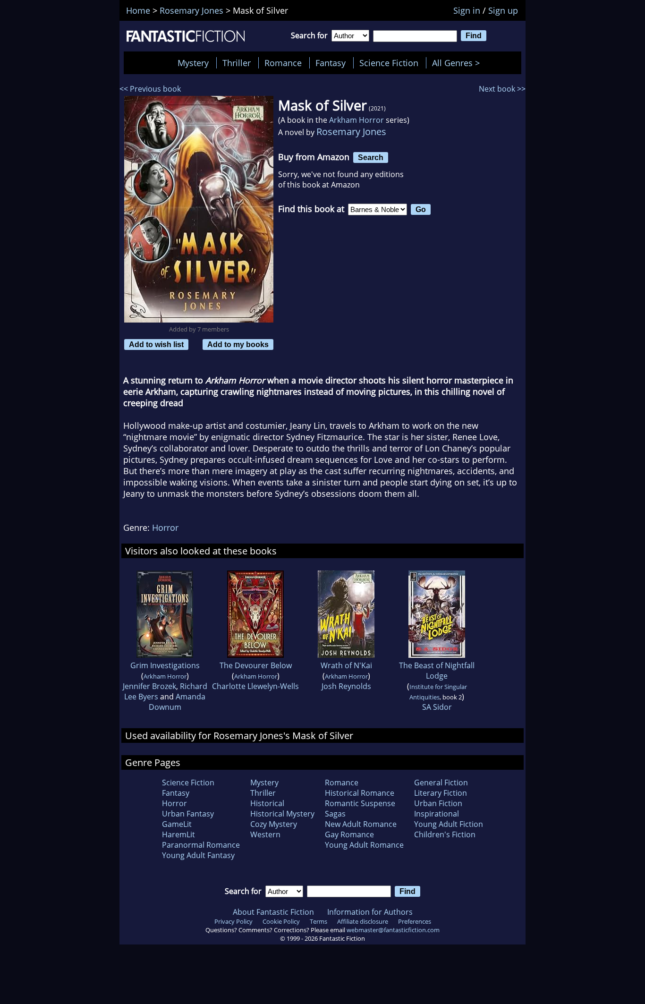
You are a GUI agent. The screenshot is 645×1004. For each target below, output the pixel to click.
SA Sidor (437, 707)
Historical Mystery (282, 813)
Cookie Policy (281, 921)
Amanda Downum (177, 701)
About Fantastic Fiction (273, 912)
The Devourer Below (256, 665)
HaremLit (178, 834)
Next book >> (502, 89)
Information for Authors (370, 912)
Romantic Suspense (360, 803)
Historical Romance (359, 793)
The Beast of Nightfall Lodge (437, 670)
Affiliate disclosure (362, 921)
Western (265, 834)
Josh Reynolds (346, 686)
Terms (318, 921)
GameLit (177, 824)
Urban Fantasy (188, 813)
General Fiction (441, 782)
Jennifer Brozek (149, 686)
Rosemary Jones (351, 131)
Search (370, 157)
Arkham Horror (356, 120)
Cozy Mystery (273, 824)
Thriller (236, 62)
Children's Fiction (444, 834)
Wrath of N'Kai (346, 665)
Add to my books (238, 344)
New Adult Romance (361, 824)
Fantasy (330, 62)
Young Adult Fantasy (198, 855)
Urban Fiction (438, 803)
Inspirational (436, 813)
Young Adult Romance (364, 845)
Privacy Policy (233, 921)
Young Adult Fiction (448, 824)
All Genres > (458, 62)
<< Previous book (150, 89)
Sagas (335, 813)
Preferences (414, 921)
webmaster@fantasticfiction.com (393, 930)
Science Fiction (388, 62)
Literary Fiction (440, 793)
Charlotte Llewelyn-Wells (255, 686)
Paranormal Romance (201, 845)
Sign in (466, 10)
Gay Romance (349, 834)
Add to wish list (156, 344)
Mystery (193, 62)
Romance (283, 62)
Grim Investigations (165, 665)
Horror (165, 527)
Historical (267, 803)
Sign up (503, 10)
